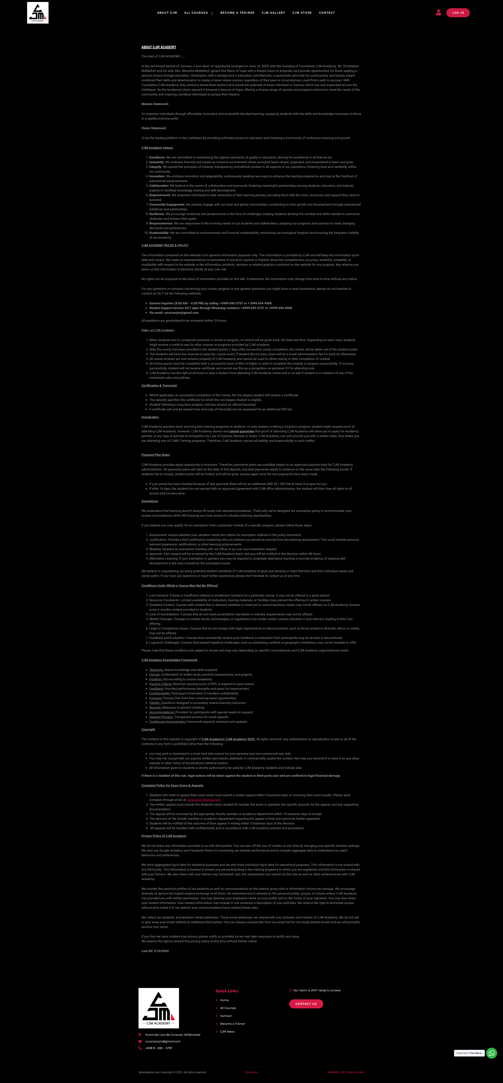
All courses (196, 13)
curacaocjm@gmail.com (204, 800)
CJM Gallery (273, 13)
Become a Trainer (237, 13)
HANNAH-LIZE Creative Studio (345, 1072)
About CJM (167, 13)
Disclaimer (251, 1072)
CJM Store (302, 13)
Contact (327, 13)
